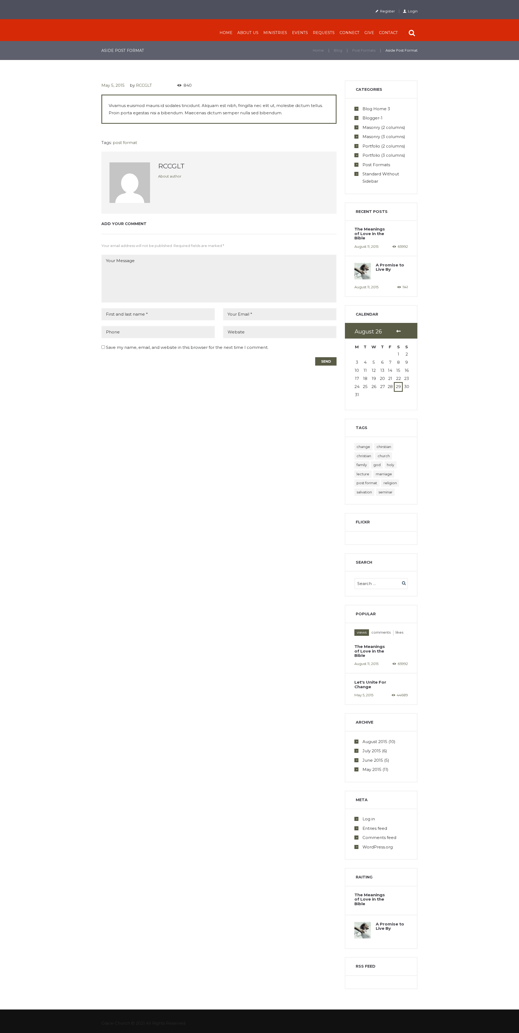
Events (300, 32)
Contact (388, 32)
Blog (338, 50)
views (362, 632)
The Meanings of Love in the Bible (369, 233)
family (362, 465)
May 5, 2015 (113, 85)
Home (225, 32)
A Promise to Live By (390, 267)
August (374, 741)
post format (125, 142)
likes (399, 632)
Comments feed (379, 837)
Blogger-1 (372, 118)
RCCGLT (144, 85)
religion (390, 483)
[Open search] (412, 32)
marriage (384, 474)
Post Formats (363, 50)
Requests (324, 32)
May (371, 769)
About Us (247, 32)
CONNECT (350, 32)
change (363, 446)
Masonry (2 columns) (383, 127)
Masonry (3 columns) (383, 136)
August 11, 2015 (366, 246)
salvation (364, 492)
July (371, 750)
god (377, 465)
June (372, 760)
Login (413, 11)
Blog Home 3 (376, 108)
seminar (385, 492)
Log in (368, 818)
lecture (363, 474)
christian (364, 456)
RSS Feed (365, 966)
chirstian (384, 446)
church (384, 456)
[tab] (361, 632)
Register (387, 11)
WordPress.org (377, 847)
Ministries (275, 32)
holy (390, 465)
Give (369, 32)
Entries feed (374, 828)
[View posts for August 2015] (398, 332)
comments (381, 632)
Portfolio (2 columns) (383, 146)
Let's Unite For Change (370, 684)
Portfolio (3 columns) (383, 155)
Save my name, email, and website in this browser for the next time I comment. (187, 347)
